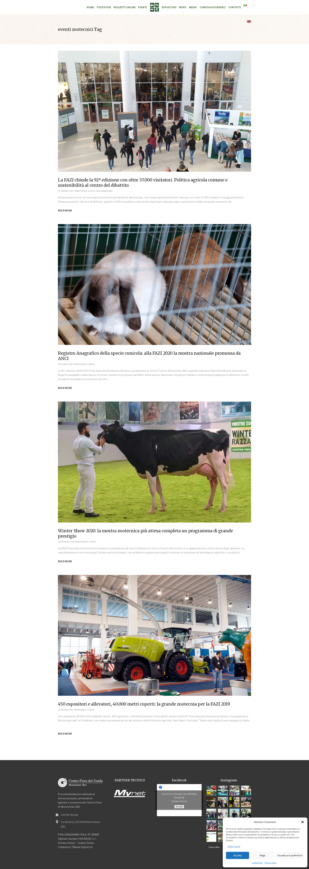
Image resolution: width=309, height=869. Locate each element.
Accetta (238, 855)
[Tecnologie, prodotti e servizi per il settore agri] (223, 814)
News (92, 190)
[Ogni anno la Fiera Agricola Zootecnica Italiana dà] (223, 790)
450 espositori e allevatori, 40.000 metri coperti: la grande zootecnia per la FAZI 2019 (144, 704)
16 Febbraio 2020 (66, 190)
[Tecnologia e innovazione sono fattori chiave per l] (211, 790)
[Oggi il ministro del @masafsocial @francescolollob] (223, 802)
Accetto (179, 806)
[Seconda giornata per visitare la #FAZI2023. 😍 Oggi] (246, 814)
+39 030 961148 (69, 814)
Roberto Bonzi (81, 190)
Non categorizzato (104, 190)
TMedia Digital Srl (82, 847)
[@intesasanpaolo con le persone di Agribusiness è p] (211, 837)
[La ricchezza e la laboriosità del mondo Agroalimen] (234, 814)
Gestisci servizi (234, 846)
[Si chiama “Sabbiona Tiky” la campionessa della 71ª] (246, 790)
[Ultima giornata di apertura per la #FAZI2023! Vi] (234, 802)
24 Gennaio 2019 (65, 709)
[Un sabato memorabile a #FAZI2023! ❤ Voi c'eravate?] (246, 802)
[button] (302, 822)
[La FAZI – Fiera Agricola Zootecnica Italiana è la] (234, 790)
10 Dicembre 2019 (66, 541)
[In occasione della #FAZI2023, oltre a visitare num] (211, 802)
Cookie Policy (257, 862)
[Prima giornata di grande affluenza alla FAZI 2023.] (211, 825)
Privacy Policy (271, 862)
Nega (262, 855)
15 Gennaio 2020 (65, 364)
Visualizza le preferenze (289, 855)
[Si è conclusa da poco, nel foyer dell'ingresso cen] (211, 814)
